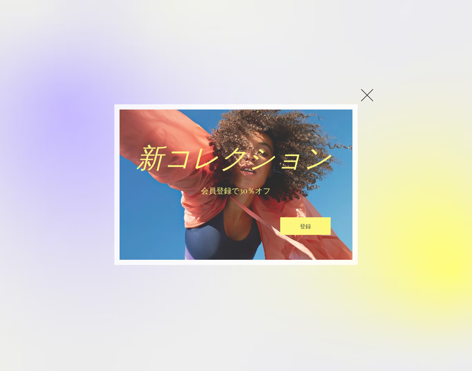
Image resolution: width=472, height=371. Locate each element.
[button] (367, 95)
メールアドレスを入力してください (183, 212)
